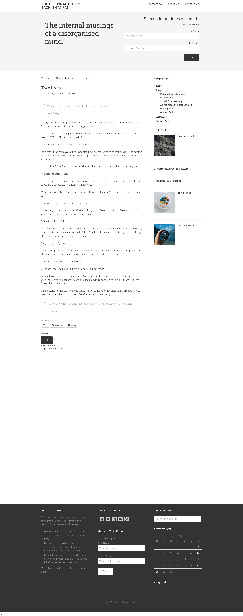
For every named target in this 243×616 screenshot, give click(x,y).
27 (198, 565)
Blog (158, 90)
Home (159, 85)
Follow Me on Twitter (108, 519)
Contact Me (162, 121)
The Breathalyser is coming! (171, 168)
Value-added (186, 136)
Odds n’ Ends (167, 112)
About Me (161, 116)
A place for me (187, 225)
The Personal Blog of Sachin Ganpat (61, 6)
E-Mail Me (120, 519)
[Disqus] (92, 394)
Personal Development (173, 93)
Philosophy (57, 345)
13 (198, 552)
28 (157, 571)
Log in (134, 602)
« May (157, 582)
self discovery (59, 349)
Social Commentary (171, 101)
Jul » (164, 582)
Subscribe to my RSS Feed (126, 519)
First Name (193, 30)
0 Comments (69, 93)
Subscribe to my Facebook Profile (102, 519)
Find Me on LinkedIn (114, 519)
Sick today (185, 193)
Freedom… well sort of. (168, 180)
